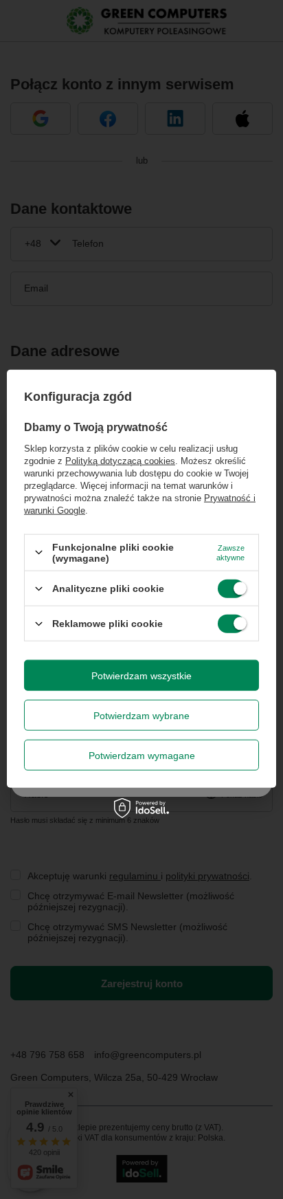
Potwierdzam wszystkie (141, 675)
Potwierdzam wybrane (141, 715)
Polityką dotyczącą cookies (120, 460)
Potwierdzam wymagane (142, 754)
